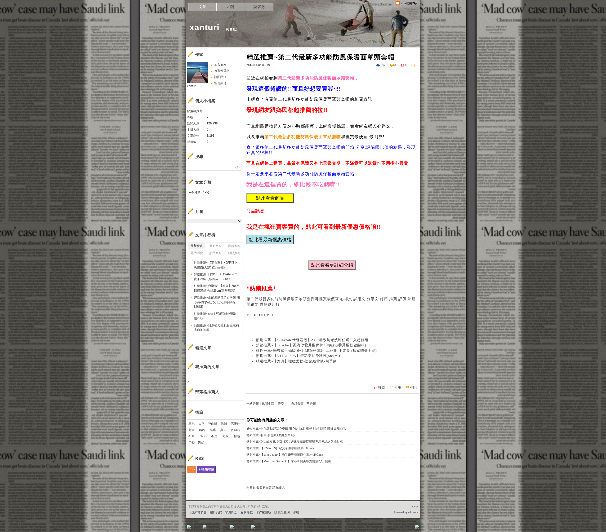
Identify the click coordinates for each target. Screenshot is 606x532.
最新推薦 (234, 246)
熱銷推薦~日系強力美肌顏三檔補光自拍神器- (216, 328)
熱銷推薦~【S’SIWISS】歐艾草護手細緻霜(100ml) (280, 448)
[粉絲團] (189, 527)
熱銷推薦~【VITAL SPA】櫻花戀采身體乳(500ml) (298, 356)
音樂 (281, 403)
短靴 (226, 436)
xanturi (204, 27)
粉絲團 (196, 528)
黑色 (191, 424)
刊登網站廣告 (197, 512)
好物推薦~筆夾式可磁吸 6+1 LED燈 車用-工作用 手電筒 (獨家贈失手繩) (316, 350)
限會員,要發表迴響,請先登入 (265, 487)
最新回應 (215, 246)
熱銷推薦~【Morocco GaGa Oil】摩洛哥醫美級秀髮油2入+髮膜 (288, 461)
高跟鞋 (235, 424)
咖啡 (224, 424)
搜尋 (237, 167)
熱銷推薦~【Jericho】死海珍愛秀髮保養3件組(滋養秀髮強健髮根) (311, 345)
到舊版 (231, 29)
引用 (397, 387)
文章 (202, 7)
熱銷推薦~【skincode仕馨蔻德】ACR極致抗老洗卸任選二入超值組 (312, 340)
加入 (396, 528)
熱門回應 (215, 253)
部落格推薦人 (207, 392)
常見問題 (231, 512)
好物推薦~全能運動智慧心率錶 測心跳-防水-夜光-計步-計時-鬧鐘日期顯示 (296, 428)
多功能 (235, 430)
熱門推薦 (234, 253)
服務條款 (247, 512)
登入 (387, 528)
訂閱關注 (220, 77)
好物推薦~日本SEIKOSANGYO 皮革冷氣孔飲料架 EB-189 (215, 277)
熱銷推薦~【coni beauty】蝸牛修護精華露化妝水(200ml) (284, 454)
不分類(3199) (200, 192)
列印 (413, 387)
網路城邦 (407, 528)
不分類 (311, 403)
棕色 (237, 436)
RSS (191, 469)
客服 (296, 512)
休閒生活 (268, 403)
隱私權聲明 (282, 512)
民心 (191, 442)
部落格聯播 (206, 469)
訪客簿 (259, 7)
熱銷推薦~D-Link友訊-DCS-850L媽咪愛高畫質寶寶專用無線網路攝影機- (295, 441)
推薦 (381, 387)
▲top (414, 506)
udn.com (413, 512)
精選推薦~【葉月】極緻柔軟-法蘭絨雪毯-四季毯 (296, 361)
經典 (213, 430)
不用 (214, 436)
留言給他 (220, 83)
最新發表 (197, 246)
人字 (201, 424)
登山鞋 (212, 424)
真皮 (223, 430)
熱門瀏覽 (197, 253)
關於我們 (216, 512)
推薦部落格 (222, 71)
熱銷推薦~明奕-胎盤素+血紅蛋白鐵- (270, 435)
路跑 (202, 430)
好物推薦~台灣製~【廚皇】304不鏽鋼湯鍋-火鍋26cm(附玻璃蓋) (217, 288)
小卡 (203, 436)
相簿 (231, 7)
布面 (191, 436)
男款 (201, 442)
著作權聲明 (263, 512)
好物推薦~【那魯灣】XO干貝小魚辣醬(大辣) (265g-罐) (215, 265)
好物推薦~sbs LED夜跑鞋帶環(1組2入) (216, 316)
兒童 (191, 430)
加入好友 (220, 64)
